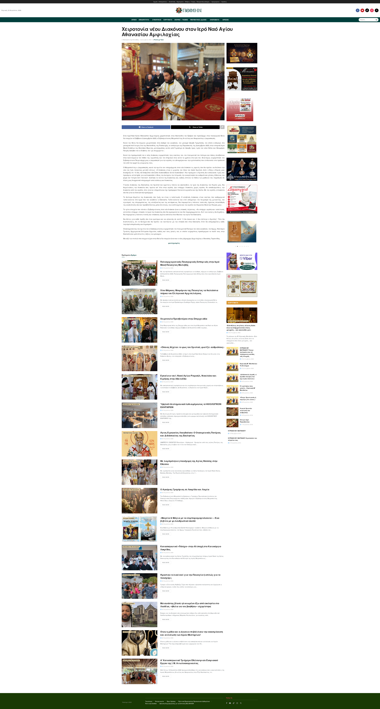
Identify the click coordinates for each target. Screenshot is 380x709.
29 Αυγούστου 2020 (247, 381)
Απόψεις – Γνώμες (190, 1)
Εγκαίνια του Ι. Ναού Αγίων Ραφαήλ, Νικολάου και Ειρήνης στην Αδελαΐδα (188, 377)
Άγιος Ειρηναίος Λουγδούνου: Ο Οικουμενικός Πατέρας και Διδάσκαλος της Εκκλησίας (190, 434)
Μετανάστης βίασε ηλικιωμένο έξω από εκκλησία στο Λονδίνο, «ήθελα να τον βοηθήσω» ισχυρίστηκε (189, 605)
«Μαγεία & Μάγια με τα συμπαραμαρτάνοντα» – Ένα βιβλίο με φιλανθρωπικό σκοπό (189, 519)
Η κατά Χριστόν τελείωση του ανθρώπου (246, 410)
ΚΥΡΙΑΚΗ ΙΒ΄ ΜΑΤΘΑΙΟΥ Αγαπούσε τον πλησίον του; (242, 439)
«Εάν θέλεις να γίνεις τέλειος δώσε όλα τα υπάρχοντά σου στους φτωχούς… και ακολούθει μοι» (241, 327)
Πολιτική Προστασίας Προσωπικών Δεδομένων (194, 701)
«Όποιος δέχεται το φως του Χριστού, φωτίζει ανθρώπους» (192, 347)
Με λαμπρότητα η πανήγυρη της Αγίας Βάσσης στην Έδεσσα (188, 462)
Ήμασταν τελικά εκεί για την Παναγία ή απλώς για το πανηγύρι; (190, 576)
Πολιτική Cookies (151, 703)
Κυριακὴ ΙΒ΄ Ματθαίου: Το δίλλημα (248, 365)
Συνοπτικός (172, 1)
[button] (235, 246)
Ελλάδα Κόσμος (128, 518)
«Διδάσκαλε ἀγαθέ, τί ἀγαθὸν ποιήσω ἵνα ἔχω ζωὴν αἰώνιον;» (248, 376)
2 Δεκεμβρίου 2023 (146, 40)
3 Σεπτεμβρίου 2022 (234, 333)
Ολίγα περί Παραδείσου (244, 421)
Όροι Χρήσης (171, 701)
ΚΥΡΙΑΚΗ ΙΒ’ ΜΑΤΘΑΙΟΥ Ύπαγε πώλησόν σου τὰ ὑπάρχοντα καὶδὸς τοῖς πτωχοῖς (247, 352)
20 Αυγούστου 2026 (167, 666)
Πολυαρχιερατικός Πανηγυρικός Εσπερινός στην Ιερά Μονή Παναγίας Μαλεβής (189, 263)
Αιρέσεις (224, 1)
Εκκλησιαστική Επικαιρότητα (238, 321)
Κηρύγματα (180, 1)
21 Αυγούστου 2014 (235, 443)
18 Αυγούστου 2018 (247, 415)
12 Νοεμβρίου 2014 (235, 433)
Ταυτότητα (148, 701)
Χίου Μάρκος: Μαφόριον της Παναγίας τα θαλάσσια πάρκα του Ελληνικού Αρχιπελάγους (189, 292)
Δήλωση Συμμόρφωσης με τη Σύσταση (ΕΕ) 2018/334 (177, 703)
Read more (165, 280)
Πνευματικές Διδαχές (203, 1)
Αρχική (155, 1)
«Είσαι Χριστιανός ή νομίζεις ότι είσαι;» (248, 398)
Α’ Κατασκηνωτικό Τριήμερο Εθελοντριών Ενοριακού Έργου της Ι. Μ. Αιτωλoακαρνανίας (189, 662)
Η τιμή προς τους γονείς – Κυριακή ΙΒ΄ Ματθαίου (248, 388)
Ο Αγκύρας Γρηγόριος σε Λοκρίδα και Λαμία (184, 489)
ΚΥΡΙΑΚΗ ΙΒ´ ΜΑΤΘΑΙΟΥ (237, 431)
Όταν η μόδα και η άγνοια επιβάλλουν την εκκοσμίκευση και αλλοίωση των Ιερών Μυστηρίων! (191, 633)
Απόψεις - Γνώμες (129, 632)
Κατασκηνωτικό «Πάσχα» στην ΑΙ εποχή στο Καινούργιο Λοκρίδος (190, 548)
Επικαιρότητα (163, 1)
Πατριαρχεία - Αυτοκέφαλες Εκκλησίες (136, 376)
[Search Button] (377, 19)
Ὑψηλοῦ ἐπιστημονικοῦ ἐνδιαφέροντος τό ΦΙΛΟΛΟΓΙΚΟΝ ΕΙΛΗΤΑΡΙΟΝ (190, 405)
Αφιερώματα (215, 1)
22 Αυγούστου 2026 (167, 268)
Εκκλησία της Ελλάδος (131, 40)
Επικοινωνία (159, 701)
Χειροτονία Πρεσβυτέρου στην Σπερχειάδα (183, 318)
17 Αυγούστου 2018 (247, 424)
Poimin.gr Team (159, 40)
